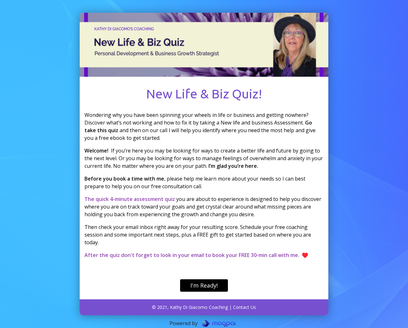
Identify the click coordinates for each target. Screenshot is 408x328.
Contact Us (244, 307)
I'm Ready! (204, 285)
